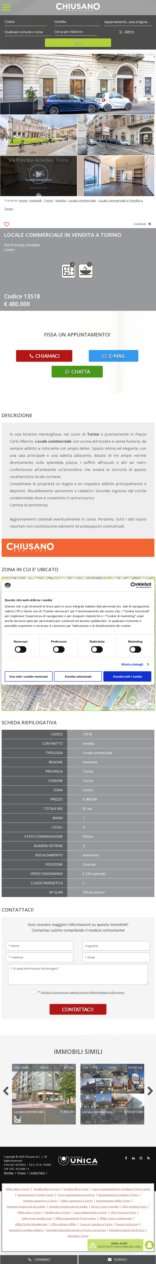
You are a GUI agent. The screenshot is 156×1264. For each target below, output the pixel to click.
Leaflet (120, 709)
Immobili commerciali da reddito (68, 1206)
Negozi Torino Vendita (104, 1206)
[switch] (56, 647)
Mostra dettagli (132, 664)
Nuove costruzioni (127, 1224)
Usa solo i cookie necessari (28, 676)
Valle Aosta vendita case (37, 1218)
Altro (129, 32)
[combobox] (77, 22)
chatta (80, 371)
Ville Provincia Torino (123, 1212)
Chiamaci (42, 1259)
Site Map (9, 1173)
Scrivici (120, 1259)
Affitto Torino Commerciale (116, 1218)
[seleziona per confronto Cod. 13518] (6, 224)
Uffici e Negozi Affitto (63, 1224)
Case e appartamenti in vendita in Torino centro (121, 1189)
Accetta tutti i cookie (127, 676)
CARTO (150, 709)
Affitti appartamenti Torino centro (75, 1218)
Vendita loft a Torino (75, 1189)
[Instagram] (141, 1158)
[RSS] (148, 1158)
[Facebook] (125, 1158)
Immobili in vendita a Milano (26, 1230)
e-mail (117, 356)
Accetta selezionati (78, 676)
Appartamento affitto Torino (113, 1201)
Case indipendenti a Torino (90, 1212)
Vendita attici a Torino (46, 1189)
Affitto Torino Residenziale (31, 1224)
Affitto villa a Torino (29, 1212)
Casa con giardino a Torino (96, 1224)
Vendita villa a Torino (57, 1212)
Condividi (140, 224)
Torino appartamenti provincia (76, 1195)
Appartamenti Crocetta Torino (35, 1195)
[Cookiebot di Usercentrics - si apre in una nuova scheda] (133, 585)
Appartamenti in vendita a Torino (118, 1195)
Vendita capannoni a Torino (40, 1201)
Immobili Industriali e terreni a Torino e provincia (76, 1230)
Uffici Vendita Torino (134, 1206)
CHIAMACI (47, 356)
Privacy (21, 1173)
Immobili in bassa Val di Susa (127, 1230)
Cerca (78, 42)
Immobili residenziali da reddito (26, 1206)
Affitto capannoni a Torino (77, 1201)
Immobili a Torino (78, 1236)
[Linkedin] (133, 1158)
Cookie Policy (37, 1173)
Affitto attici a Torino (17, 1189)
